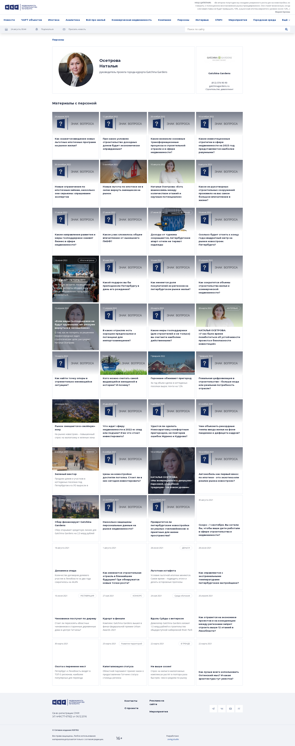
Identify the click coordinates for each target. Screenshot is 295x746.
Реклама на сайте (156, 702)
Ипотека (53, 19)
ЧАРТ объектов (31, 19)
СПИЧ (218, 19)
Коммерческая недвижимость (132, 19)
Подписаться (47, 29)
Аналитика (73, 19)
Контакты (130, 700)
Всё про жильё (95, 19)
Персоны (183, 19)
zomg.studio (173, 739)
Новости (9, 19)
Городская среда (264, 19)
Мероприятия (238, 19)
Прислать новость (77, 29)
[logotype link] (21, 7)
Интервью (202, 19)
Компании (164, 19)
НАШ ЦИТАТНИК (203, 2)
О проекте (131, 708)
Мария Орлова (282, 11)
